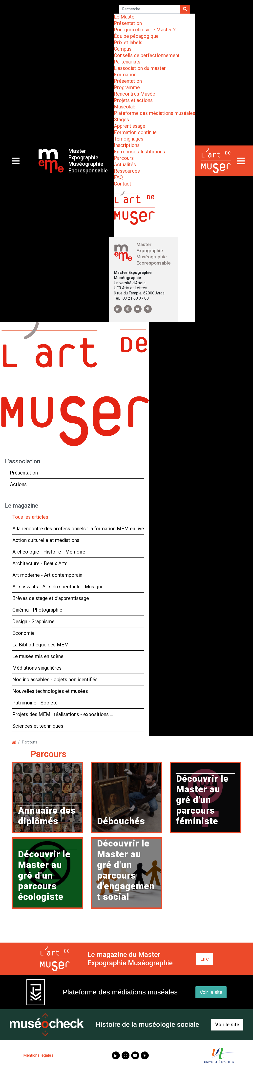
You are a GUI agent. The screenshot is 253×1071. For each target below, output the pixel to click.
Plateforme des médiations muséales (154, 113)
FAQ (118, 177)
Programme (127, 87)
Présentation (128, 23)
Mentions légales (38, 1055)
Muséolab (124, 107)
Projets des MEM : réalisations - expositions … (62, 714)
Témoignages (128, 139)
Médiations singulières (37, 668)
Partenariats (127, 62)
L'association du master (140, 68)
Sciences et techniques (37, 726)
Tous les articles (30, 517)
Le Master (125, 17)
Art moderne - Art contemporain (47, 575)
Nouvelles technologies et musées (50, 691)
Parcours (124, 158)
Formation (125, 75)
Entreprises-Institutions (139, 152)
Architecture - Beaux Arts (39, 563)
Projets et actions (133, 100)
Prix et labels (128, 42)
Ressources (127, 171)
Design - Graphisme (33, 621)
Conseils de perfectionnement (147, 55)
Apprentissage (129, 126)
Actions (18, 484)
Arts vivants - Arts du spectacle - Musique (58, 587)
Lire (204, 959)
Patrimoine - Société (35, 703)
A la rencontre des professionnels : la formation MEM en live (78, 529)
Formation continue (135, 132)
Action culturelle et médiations (45, 540)
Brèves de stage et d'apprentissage (50, 598)
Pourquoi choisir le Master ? (145, 30)
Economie (23, 633)
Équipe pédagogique (136, 36)
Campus (122, 49)
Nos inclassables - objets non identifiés (55, 679)
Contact (122, 184)
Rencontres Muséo (134, 94)
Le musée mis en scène (37, 656)
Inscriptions (127, 145)
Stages (121, 120)
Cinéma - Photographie (37, 610)
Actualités (125, 164)
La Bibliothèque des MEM (40, 645)
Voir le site (211, 992)
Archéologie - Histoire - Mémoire (48, 552)
